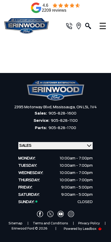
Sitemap (15, 223)
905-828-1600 (62, 113)
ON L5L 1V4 (86, 107)
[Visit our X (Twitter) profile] (50, 214)
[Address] (80, 26)
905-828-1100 (64, 121)
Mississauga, (64, 107)
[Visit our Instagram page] (71, 214)
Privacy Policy (89, 223)
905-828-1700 (62, 128)
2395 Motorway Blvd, (33, 107)
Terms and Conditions (50, 223)
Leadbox (90, 228)
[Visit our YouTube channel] (61, 214)
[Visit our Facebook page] (40, 214)
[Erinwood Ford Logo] (30, 26)
